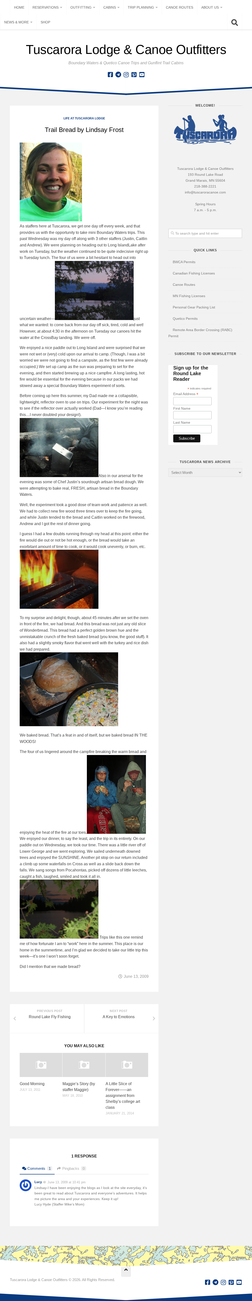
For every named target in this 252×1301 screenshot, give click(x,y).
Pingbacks (73, 1168)
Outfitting (81, 7)
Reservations (45, 7)
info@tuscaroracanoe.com (205, 192)
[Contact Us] (118, 75)
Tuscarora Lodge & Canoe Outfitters (126, 49)
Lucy (38, 1182)
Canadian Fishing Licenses (194, 273)
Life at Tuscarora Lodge (84, 118)
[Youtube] (142, 75)
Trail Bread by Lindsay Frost (84, 129)
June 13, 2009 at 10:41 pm (66, 1182)
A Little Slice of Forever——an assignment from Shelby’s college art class (123, 1095)
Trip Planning (141, 7)
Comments (39, 1168)
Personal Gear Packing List (194, 307)
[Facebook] (110, 75)
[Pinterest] (134, 75)
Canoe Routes (179, 7)
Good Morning (32, 1084)
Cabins (109, 7)
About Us (210, 7)
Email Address (185, 394)
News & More (16, 22)
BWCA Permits (184, 262)
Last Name (181, 422)
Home (19, 7)
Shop (45, 22)
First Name (181, 408)
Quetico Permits (185, 319)
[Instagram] (126, 75)
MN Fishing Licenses (189, 296)
